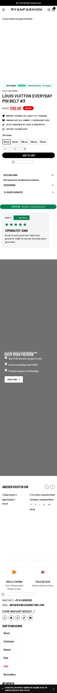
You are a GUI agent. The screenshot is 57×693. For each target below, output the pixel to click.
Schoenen (9, 641)
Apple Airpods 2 (8, 499)
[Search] (49, 10)
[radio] (6, 142)
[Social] (4, 617)
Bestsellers (10, 674)
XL (44, 504)
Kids (6, 658)
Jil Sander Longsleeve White (41, 499)
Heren (7, 633)
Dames (7, 649)
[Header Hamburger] (3, 9)
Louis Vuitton (12, 90)
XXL (49, 504)
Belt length (7, 135)
